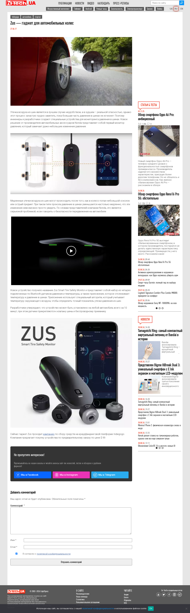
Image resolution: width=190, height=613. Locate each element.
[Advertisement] (160, 38)
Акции (126, 594)
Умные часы (101, 8)
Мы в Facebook (29, 474)
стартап (38, 16)
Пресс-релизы (121, 3)
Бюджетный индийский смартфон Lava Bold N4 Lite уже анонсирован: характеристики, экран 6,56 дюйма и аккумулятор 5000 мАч (158, 425)
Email (13, 547)
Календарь (104, 3)
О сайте (80, 590)
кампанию (48, 434)
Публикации (65, 3)
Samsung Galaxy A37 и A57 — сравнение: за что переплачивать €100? (159, 305)
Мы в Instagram (69, 474)
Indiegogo (15, 16)
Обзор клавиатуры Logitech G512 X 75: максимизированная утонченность (154, 284)
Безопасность (117, 8)
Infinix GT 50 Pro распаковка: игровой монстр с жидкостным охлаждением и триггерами (158, 294)
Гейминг (77, 8)
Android (89, 8)
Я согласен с (47, 554)
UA (171, 9)
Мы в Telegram (106, 474)
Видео (90, 3)
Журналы (127, 600)
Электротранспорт (134, 8)
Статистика (80, 599)
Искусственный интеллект (58, 8)
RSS (125, 603)
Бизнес (150, 8)
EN (181, 9)
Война (159, 8)
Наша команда (81, 596)
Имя (13, 540)
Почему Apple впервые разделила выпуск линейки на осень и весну (156, 414)
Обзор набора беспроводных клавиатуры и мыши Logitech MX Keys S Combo (156, 264)
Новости (79, 3)
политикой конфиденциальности (54, 554)
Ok (150, 608)
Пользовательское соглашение (88, 602)
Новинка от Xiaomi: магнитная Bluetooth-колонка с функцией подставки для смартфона (159, 437)
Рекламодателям (82, 593)
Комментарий (16, 505)
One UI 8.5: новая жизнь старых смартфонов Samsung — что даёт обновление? (157, 274)
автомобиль (26, 16)
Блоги (126, 597)
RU (176, 9)
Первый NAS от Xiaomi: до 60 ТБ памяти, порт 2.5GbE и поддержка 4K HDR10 (157, 403)
